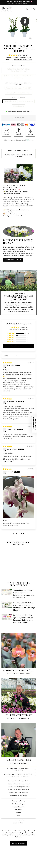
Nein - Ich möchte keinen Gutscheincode (24, 432)
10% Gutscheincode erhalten (24, 427)
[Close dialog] (35, 414)
